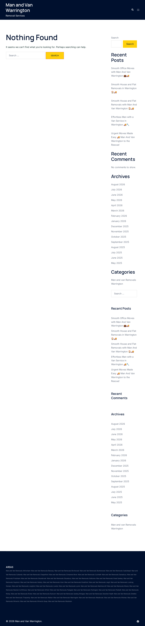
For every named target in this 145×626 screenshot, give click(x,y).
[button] (132, 10)
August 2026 (118, 184)
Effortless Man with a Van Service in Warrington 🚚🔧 (122, 121)
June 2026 (117, 194)
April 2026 (116, 205)
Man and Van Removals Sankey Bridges (71, 594)
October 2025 (118, 236)
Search (115, 37)
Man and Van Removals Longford (24, 586)
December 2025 (120, 226)
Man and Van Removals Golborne (84, 578)
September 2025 (120, 242)
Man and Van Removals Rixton (21, 594)
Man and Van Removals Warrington (65, 598)
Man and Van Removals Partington (86, 590)
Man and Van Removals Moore (118, 586)
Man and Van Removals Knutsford (76, 582)
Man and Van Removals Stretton (125, 594)
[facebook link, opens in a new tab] (138, 621)
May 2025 (116, 263)
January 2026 (118, 221)
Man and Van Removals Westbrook (91, 598)
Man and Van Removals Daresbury (114, 575)
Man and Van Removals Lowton (47, 586)
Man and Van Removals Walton (42, 598)
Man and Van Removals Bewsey (42, 571)
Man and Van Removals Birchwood (67, 571)
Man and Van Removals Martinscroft (93, 586)
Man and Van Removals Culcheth (89, 575)
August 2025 (118, 247)
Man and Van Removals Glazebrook (33, 578)
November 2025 (120, 231)
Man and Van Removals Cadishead (118, 571)
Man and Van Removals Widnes (115, 598)
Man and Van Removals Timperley (18, 598)
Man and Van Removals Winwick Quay (34, 601)
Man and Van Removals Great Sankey (109, 578)
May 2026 (116, 200)
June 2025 (117, 257)
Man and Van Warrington (19, 7)
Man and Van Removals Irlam (53, 582)
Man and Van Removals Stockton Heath (99, 594)
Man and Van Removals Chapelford (35, 575)
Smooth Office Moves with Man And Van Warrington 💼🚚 (122, 72)
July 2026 (116, 189)
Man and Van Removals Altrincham (18, 571)
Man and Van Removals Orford (38, 590)
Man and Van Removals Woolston (60, 601)
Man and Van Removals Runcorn (44, 594)
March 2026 (117, 210)
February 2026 (119, 215)
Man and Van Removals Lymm (69, 586)
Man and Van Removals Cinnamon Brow (63, 575)
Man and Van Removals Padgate (61, 590)
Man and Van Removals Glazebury (59, 578)
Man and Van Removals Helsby (31, 582)
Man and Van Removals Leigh (99, 582)
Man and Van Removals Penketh (110, 590)
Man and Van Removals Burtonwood (92, 571)
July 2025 (116, 252)
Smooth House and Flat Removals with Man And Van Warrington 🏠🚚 (124, 104)
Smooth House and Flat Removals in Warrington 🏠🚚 (124, 88)
